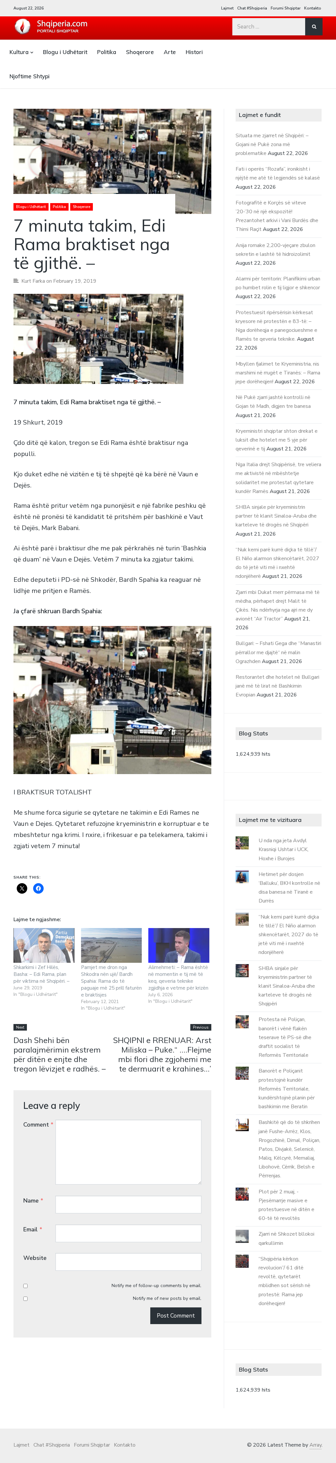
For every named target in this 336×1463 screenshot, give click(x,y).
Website (35, 1258)
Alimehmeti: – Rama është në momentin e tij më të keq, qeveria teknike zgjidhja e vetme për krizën (178, 977)
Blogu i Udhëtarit (65, 51)
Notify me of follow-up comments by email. (156, 1285)
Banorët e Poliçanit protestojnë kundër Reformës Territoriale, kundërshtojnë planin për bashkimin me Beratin (287, 1088)
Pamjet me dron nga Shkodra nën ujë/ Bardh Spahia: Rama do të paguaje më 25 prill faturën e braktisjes (111, 981)
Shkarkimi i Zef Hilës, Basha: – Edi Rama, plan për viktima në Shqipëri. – (41, 974)
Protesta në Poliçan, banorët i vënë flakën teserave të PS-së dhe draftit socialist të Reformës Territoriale (285, 1037)
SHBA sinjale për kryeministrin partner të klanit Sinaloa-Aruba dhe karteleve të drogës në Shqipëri (276, 516)
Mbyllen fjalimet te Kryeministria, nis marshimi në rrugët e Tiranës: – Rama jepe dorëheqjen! (278, 372)
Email (32, 1229)
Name (33, 1201)
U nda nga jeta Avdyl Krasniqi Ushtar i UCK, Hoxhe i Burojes (283, 849)
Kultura (19, 51)
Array (315, 1445)
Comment (38, 1125)
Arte (170, 51)
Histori (194, 51)
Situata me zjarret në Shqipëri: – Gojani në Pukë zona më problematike (272, 144)
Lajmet (227, 8)
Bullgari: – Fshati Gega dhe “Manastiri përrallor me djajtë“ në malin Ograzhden (278, 652)
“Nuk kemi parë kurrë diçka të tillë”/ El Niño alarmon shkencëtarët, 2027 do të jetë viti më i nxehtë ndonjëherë (289, 934)
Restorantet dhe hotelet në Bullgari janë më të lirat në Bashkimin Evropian (277, 686)
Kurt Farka (33, 281)
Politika (106, 51)
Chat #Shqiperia (252, 8)
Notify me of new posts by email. (167, 1298)
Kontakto (312, 8)
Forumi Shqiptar (286, 8)
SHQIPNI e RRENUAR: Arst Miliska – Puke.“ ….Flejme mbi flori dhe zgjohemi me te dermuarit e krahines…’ (162, 1054)
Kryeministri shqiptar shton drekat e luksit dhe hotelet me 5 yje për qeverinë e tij (277, 440)
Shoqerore (140, 51)
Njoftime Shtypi (30, 76)
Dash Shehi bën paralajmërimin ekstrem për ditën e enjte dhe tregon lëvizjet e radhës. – (59, 1054)
